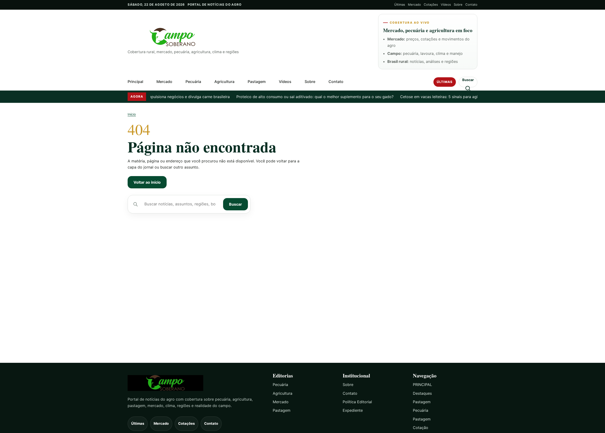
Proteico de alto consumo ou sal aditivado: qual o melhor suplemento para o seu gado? (307, 96)
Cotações (431, 4)
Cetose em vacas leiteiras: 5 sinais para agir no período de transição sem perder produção (474, 96)
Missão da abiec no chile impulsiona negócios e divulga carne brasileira (159, 96)
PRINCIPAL (422, 384)
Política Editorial (357, 401)
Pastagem (257, 81)
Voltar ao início (147, 182)
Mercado (414, 4)
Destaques (422, 393)
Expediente (353, 410)
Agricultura (224, 81)
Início (132, 114)
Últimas (399, 4)
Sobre (458, 4)
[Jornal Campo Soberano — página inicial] (249, 37)
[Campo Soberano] (196, 383)
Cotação (420, 427)
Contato (471, 4)
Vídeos (446, 4)
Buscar (235, 204)
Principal (135, 81)
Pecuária (193, 81)
